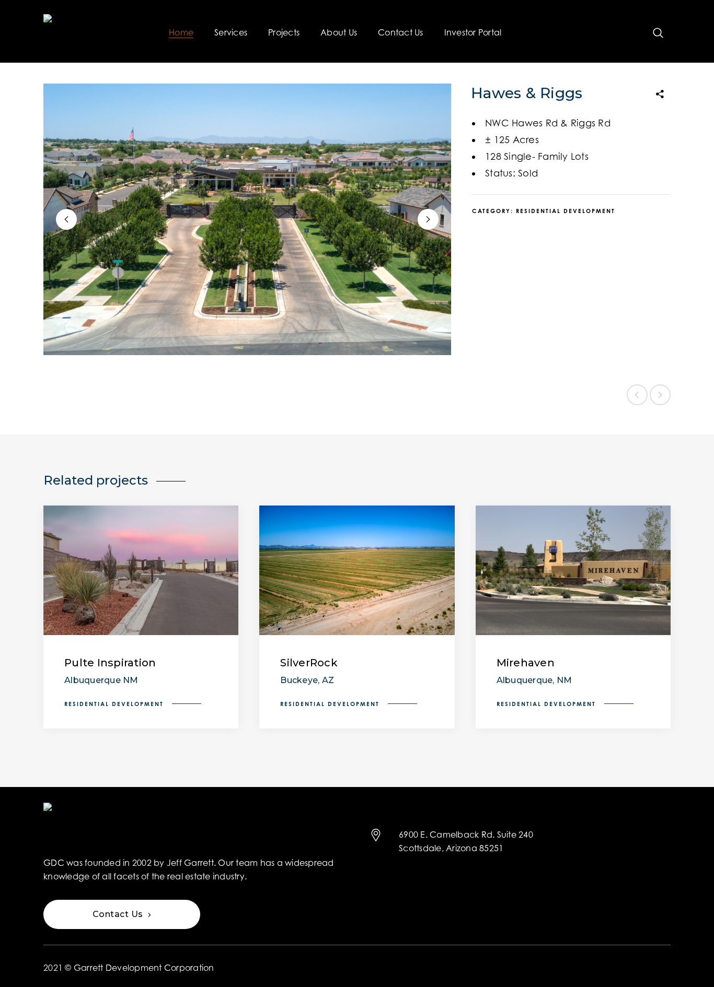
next (428, 219)
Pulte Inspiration (110, 662)
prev (66, 219)
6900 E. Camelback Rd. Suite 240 (466, 834)
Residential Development (565, 211)
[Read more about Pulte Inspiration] (140, 571)
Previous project (637, 394)
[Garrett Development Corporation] (82, 31)
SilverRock (309, 662)
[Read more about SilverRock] (356, 571)
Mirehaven (526, 662)
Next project (660, 394)
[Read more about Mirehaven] (573, 571)
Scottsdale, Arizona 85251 (451, 848)
